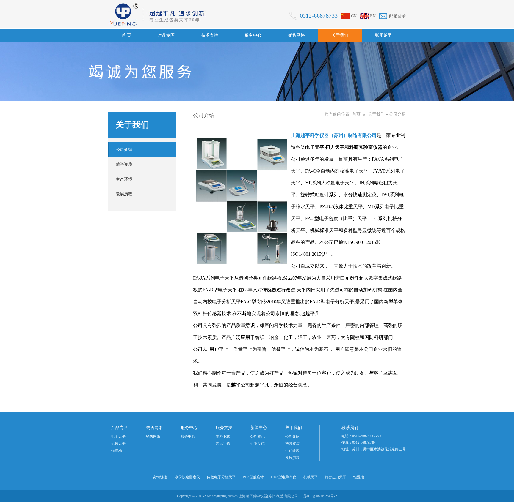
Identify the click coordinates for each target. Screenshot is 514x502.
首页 (356, 114)
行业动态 (257, 443)
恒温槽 (116, 451)
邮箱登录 (397, 16)
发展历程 (124, 194)
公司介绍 (124, 149)
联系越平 (383, 35)
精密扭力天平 (335, 477)
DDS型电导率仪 (283, 477)
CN (354, 16)
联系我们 (349, 427)
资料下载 (223, 436)
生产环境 (124, 179)
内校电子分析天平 (221, 477)
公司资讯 (257, 436)
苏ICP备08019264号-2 (320, 496)
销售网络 (296, 35)
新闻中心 (258, 427)
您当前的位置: (338, 114)
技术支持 (209, 35)
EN (373, 16)
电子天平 (118, 436)
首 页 (126, 35)
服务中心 (253, 35)
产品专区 (166, 35)
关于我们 (340, 35)
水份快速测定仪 (187, 477)
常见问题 (223, 443)
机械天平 (118, 443)
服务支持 (224, 427)
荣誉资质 (124, 164)
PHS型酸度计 (253, 477)
